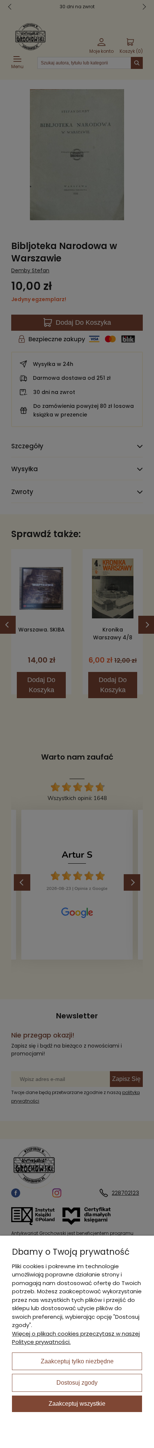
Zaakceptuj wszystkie (77, 1403)
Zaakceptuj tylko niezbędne (77, 1361)
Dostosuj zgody (77, 1382)
